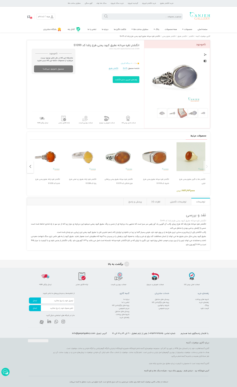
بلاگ (157, 29)
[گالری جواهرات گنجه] (200, 16)
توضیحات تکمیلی (178, 202)
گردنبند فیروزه (133, 3)
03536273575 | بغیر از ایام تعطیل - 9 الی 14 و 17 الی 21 (137, 333)
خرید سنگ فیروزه (117, 3)
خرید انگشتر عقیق (166, 3)
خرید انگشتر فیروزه (149, 3)
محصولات (188, 29)
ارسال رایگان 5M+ (42, 123)
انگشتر (191, 36)
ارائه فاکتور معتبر (64, 123)
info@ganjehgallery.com (83, 333)
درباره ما (105, 29)
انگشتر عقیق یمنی (169, 36)
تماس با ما (92, 29)
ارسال (35, 300)
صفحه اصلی (202, 29)
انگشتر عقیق (182, 36)
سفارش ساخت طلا (74, 3)
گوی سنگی (88, 3)
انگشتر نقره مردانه (119, 240)
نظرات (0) (156, 202)
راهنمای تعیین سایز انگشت (126, 79)
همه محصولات (171, 29)
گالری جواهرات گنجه (203, 36)
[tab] (200, 201)
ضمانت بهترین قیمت (85, 123)
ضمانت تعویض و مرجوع (107, 123)
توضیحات (200, 202)
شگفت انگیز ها (120, 29)
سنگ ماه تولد (101, 3)
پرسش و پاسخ (135, 202)
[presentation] (206, 167)
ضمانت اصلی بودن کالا (129, 123)
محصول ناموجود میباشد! (53, 69)
